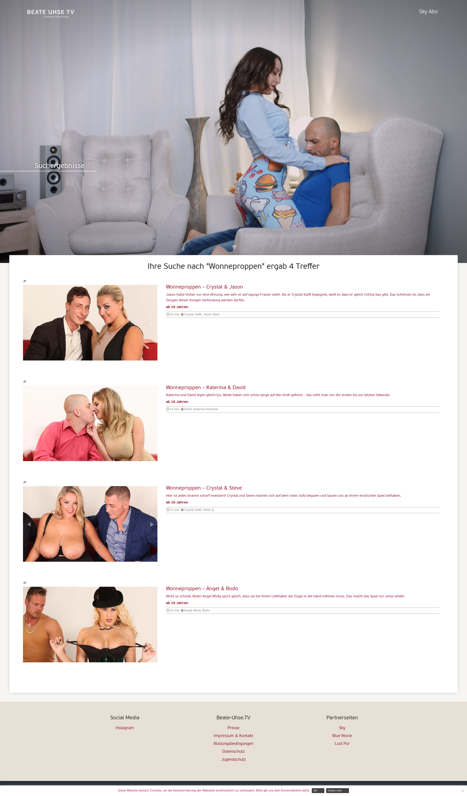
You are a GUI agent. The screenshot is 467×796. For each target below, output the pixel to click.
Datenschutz (233, 752)
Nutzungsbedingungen (233, 744)
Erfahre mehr (335, 790)
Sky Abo (428, 12)
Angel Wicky (192, 610)
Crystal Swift (192, 314)
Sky (342, 728)
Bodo (205, 610)
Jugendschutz (233, 760)
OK (315, 790)
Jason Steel (211, 314)
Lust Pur (342, 744)
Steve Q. (209, 509)
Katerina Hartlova (205, 409)
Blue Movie (342, 736)
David (188, 409)
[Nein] (462, 791)
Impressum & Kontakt (233, 736)
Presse (233, 728)
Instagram (125, 728)
